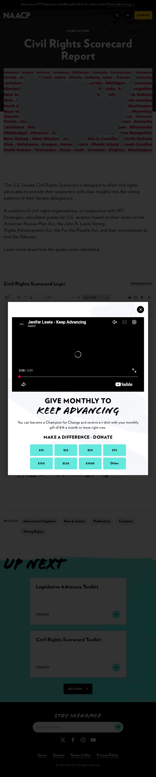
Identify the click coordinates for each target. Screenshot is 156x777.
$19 (41, 450)
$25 (65, 450)
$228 (66, 463)
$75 (114, 450)
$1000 (90, 463)
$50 (90, 450)
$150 (41, 463)
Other (114, 463)
